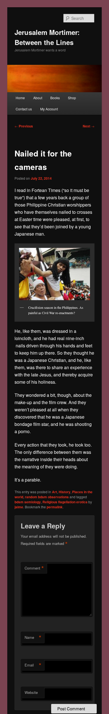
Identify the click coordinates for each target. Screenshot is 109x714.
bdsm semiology (28, 501)
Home (20, 97)
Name (33, 637)
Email (33, 665)
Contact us (24, 108)
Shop (72, 97)
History (64, 491)
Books (55, 97)
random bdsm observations (47, 496)
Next (88, 126)
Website (31, 692)
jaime (19, 506)
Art (54, 491)
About (37, 97)
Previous (24, 126)
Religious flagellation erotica (64, 501)
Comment (34, 568)
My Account (49, 108)
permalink (55, 506)
